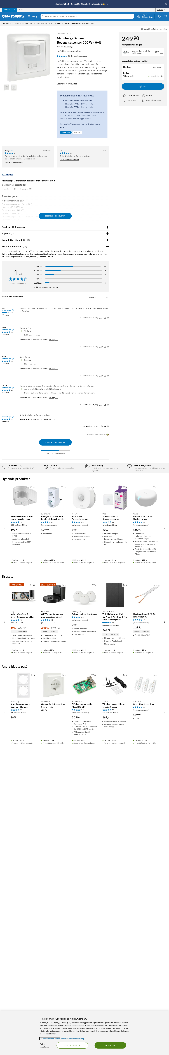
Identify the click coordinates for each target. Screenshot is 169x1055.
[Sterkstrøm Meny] (34, 23)
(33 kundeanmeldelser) (80, 525)
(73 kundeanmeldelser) (141, 710)
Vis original (53, 339)
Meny (34, 16)
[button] (6, 87)
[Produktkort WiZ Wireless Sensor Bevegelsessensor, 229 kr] (115, 497)
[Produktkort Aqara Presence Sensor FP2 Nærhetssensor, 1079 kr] (145, 497)
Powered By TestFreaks (96, 434)
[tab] (9, 10)
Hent (145, 86)
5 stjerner (38, 266)
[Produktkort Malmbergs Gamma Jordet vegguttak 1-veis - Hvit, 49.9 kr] (54, 685)
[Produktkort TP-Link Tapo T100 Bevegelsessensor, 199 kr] (84, 497)
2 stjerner (38, 278)
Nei (105, 317)
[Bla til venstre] (5, 528)
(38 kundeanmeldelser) (19, 623)
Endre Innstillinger (45, 1045)
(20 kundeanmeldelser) (110, 713)
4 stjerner (38, 270)
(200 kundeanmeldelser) (49, 525)
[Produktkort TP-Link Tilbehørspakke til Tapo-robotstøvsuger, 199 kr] (115, 685)
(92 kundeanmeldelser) (141, 623)
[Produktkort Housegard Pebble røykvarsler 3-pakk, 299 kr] (84, 595)
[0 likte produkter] (159, 16)
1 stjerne (37, 282)
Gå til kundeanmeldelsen (14, 162)
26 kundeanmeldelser (79, 56)
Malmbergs (68, 46)
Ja (99, 317)
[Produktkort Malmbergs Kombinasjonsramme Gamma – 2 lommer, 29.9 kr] (23, 685)
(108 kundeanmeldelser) (19, 525)
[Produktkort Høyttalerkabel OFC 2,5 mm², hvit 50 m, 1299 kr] (145, 595)
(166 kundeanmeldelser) (110, 625)
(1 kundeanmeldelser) (110, 525)
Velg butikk (29, 562)
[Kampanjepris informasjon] (25, 628)
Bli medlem (66, 132)
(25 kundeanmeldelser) (80, 620)
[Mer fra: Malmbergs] (7, 176)
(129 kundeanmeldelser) (80, 713)
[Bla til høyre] (164, 528)
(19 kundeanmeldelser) (141, 525)
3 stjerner (38, 274)
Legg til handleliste (151, 29)
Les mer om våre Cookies (50, 1038)
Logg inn (77, 132)
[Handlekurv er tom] (166, 16)
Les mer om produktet (67, 83)
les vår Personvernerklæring (72, 1038)
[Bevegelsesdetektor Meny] (55, 23)
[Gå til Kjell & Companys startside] (14, 16)
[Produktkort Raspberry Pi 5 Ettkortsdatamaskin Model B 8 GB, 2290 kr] (84, 685)
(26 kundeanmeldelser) (49, 623)
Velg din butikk (128, 76)
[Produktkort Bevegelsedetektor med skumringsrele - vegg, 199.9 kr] (23, 497)
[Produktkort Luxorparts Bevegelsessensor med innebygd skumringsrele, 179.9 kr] (54, 497)
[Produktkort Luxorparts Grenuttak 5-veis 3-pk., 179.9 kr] (145, 685)
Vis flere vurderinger (55, 442)
